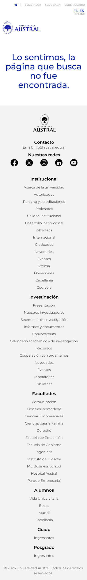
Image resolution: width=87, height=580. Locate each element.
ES (81, 11)
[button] (44, 194)
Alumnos (44, 490)
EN (76, 11)
